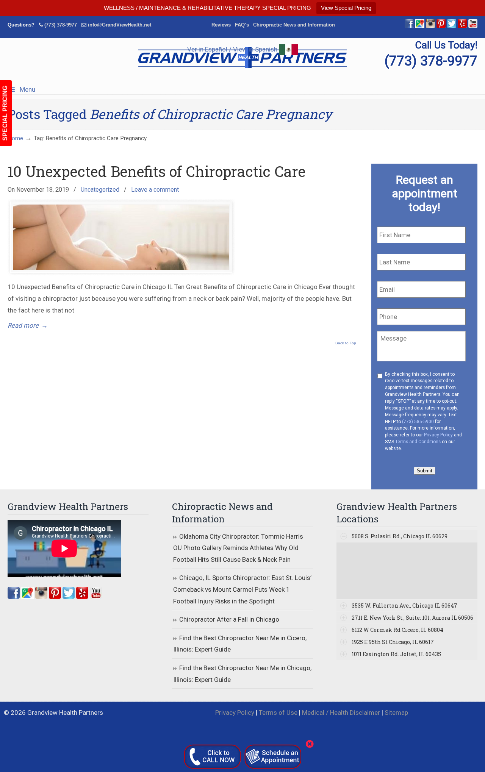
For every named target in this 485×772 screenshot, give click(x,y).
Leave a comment (155, 189)
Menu (27, 89)
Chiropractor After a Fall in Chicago (229, 619)
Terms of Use (278, 712)
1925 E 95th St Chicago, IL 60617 (393, 641)
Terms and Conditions (418, 441)
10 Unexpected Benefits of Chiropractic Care (156, 171)
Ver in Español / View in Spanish (233, 49)
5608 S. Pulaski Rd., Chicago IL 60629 (399, 536)
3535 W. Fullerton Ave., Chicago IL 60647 (404, 605)
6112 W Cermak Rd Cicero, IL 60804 (397, 629)
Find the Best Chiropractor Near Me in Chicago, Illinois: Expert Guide (242, 673)
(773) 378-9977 (60, 25)
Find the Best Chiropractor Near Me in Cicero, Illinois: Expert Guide (240, 643)
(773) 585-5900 (418, 421)
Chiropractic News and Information (294, 25)
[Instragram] (430, 26)
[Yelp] (462, 26)
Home (15, 138)
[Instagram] (41, 596)
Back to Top (345, 343)
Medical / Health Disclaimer (341, 712)
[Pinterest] (441, 26)
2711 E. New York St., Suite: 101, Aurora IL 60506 (412, 617)
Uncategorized (100, 189)
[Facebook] (409, 26)
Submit (424, 471)
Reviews (221, 25)
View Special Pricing (346, 8)
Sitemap (396, 712)
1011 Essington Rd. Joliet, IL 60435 (396, 654)
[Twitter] (451, 26)
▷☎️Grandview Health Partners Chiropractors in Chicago (242, 57)
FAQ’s (242, 25)
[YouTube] (472, 26)
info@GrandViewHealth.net (119, 25)
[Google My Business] (419, 26)
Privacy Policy (438, 435)
